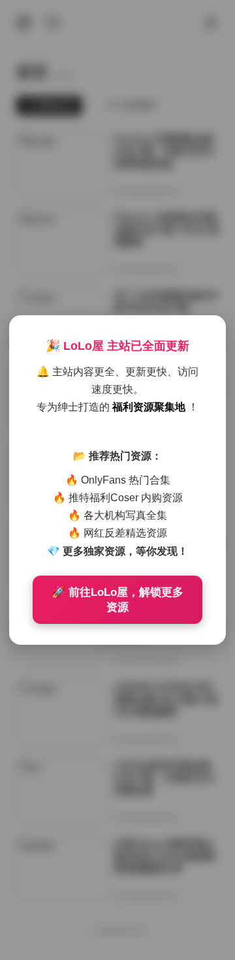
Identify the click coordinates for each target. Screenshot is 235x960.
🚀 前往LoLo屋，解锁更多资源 (117, 599)
